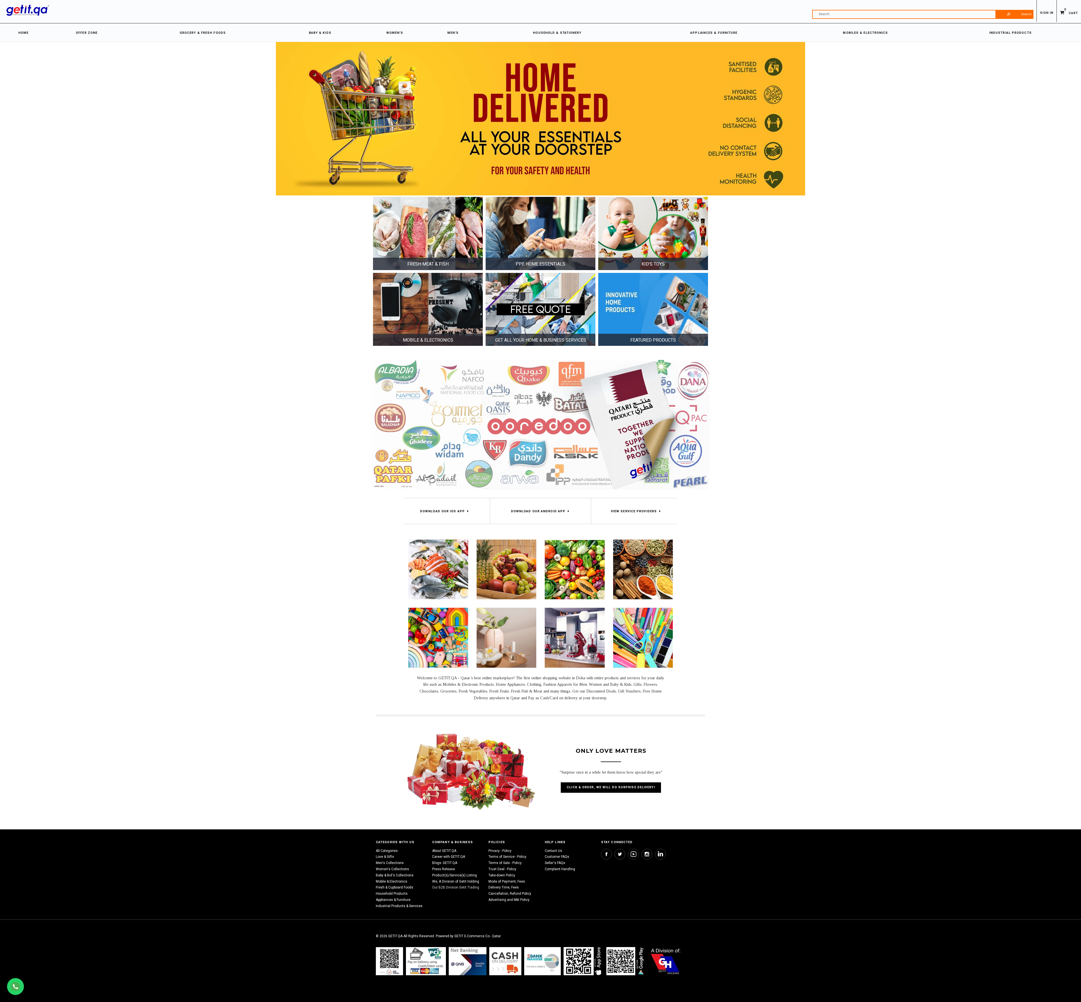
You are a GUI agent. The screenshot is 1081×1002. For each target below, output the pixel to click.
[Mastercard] (467, 961)
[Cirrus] (666, 961)
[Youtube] (633, 854)
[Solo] (625, 961)
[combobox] (923, 14)
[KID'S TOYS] (653, 233)
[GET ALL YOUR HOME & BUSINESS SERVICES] (540, 309)
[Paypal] (389, 961)
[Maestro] (584, 961)
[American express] (505, 961)
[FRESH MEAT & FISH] (428, 233)
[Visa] (426, 961)
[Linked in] (660, 854)
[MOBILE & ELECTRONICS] (428, 309)
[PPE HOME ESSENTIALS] (540, 233)
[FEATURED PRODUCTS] (653, 309)
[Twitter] (620, 854)
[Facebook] (606, 854)
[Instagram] (647, 854)
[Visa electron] (542, 961)
